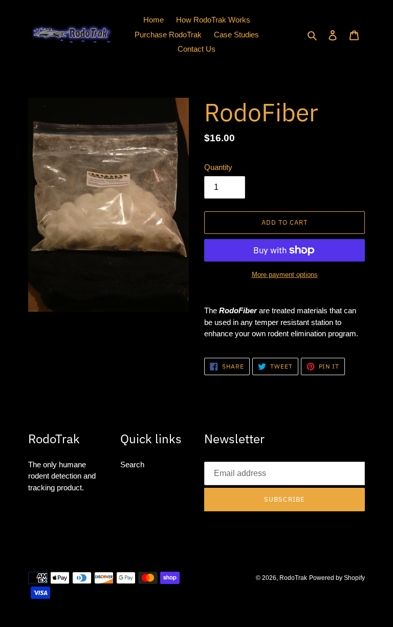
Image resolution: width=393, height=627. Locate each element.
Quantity (218, 167)
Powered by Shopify (337, 577)
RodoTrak (293, 577)
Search (132, 464)
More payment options (285, 274)
